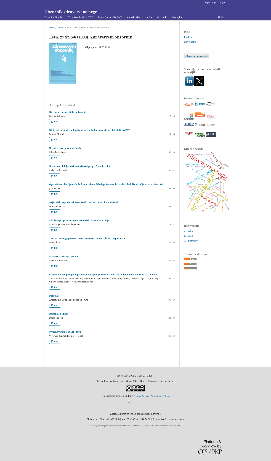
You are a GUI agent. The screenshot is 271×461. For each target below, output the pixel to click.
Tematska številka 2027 (80, 17)
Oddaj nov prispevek (196, 55)
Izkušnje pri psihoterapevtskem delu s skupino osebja (79, 220)
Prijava (223, 2)
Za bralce (188, 231)
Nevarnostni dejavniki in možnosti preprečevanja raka (79, 166)
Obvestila (162, 17)
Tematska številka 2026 (110, 17)
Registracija (210, 2)
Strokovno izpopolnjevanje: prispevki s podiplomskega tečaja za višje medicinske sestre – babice (103, 274)
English (188, 36)
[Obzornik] (199, 85)
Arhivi (60, 27)
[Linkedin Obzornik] (189, 85)
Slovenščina (190, 41)
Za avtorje (189, 236)
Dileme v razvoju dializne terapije (68, 112)
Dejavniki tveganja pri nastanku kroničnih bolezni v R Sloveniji (84, 202)
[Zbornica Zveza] (135, 408)
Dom (51, 27)
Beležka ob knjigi (58, 313)
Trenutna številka (54, 17)
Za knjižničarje (191, 240)
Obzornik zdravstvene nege (71, 11)
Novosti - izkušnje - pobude (64, 256)
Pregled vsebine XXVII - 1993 (65, 331)
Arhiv (149, 17)
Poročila (53, 295)
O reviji (176, 17)
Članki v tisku (134, 17)
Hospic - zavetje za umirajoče (65, 148)
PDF (56, 121)
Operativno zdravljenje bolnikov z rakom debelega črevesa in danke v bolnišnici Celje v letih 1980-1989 (106, 184)
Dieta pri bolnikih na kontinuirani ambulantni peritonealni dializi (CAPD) (90, 130)
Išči (222, 17)
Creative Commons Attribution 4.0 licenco (152, 396)
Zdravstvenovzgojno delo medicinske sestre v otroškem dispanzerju (87, 238)
